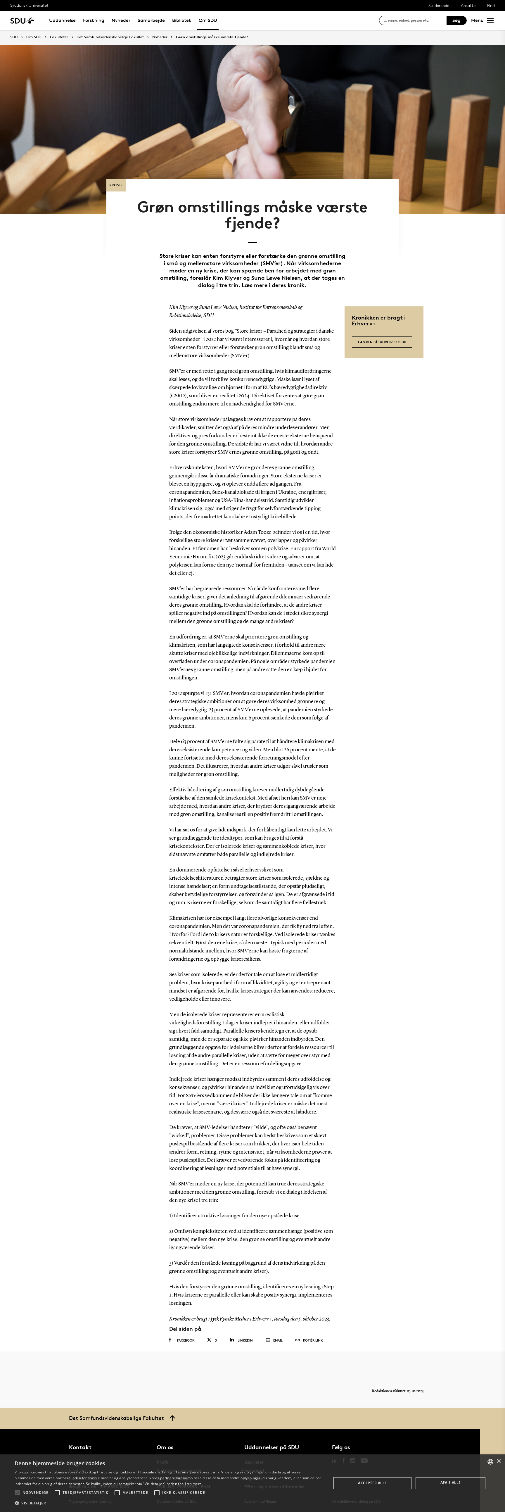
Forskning (93, 20)
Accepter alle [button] (372, 1482)
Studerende (438, 5)
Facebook (186, 1340)
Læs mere (193, 1483)
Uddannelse (62, 20)
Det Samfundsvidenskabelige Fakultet (110, 37)
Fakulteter (59, 37)
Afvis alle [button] (450, 1482)
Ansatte (468, 5)
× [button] (498, 1461)
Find (491, 5)
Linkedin (245, 1340)
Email (278, 1340)
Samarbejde (151, 20)
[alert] (252, 1483)
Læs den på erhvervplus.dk (382, 342)
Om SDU (208, 20)
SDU (14, 37)
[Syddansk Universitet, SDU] (22, 20)
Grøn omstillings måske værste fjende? (212, 37)
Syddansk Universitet (29, 5)
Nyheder (121, 20)
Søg (456, 20)
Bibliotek (181, 20)
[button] (17, 1493)
